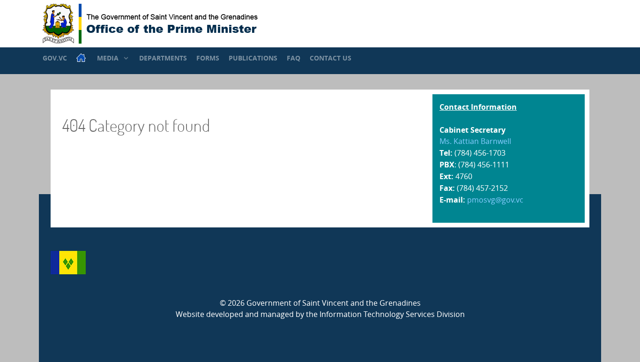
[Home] (82, 57)
